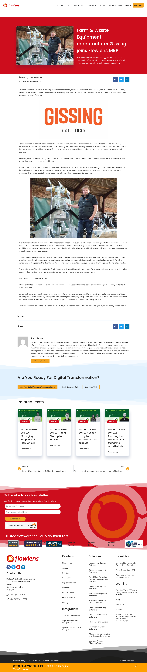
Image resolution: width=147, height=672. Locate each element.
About (65, 568)
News (22, 316)
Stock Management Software (97, 571)
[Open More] (130, 5)
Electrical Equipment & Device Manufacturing (126, 564)
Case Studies (67, 578)
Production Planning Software (97, 564)
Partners (66, 587)
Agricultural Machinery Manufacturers (125, 576)
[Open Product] (68, 5)
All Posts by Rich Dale (40, 361)
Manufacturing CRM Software (97, 587)
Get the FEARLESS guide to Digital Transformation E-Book (126, 592)
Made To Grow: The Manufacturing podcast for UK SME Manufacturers (126, 617)
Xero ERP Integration (71, 615)
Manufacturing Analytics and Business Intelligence (99, 635)
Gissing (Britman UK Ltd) (69, 92)
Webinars (120, 604)
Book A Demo (68, 592)
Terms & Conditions (50, 660)
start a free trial (121, 306)
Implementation (69, 583)
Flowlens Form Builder (98, 622)
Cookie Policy (34, 660)
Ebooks (119, 609)
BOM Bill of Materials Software (98, 616)
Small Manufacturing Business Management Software (98, 579)
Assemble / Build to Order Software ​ (97, 601)
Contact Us (67, 563)
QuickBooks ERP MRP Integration (71, 628)
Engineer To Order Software (97, 628)
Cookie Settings (127, 660)
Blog (118, 599)
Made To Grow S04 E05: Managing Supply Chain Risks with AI (29, 436)
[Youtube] (18, 567)
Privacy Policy (19, 660)
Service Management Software (98, 594)
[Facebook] (8, 567)
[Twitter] (13, 567)
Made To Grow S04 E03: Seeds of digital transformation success (88, 436)
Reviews (65, 573)
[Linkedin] (23, 567)
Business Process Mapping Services (96, 642)
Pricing (65, 602)
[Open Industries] (95, 5)
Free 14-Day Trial (69, 597)
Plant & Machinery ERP (125, 570)
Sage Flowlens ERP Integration (70, 621)
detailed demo (82, 306)
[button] (115, 79)
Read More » (26, 449)
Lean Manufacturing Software (97, 608)
